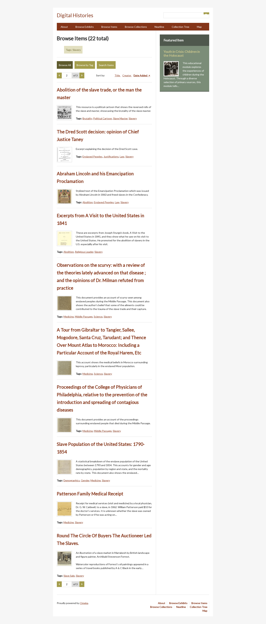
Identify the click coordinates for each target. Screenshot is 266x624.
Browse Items (109, 26)
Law (122, 156)
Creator (127, 75)
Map (199, 26)
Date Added (141, 75)
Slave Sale (69, 575)
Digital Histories (75, 15)
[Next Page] (81, 75)
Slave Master (120, 118)
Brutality (87, 118)
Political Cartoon (102, 118)
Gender (85, 480)
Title (118, 75)
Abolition (88, 202)
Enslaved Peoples (92, 156)
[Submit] (206, 13)
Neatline (159, 26)
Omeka (84, 603)
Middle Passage (84, 316)
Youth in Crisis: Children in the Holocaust (182, 53)
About (64, 26)
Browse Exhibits (84, 26)
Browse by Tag (85, 65)
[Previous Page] (59, 75)
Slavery (133, 118)
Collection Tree (180, 26)
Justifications (111, 156)
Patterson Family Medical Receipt (90, 493)
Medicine (69, 316)
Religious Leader (84, 251)
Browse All (65, 65)
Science (98, 316)
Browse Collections (136, 26)
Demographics (72, 480)
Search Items (106, 65)
